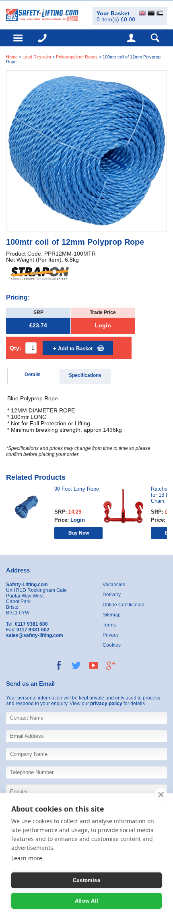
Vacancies (114, 584)
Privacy (111, 635)
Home (12, 56)
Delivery (112, 594)
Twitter (76, 665)
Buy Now (78, 532)
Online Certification (123, 605)
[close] (160, 794)
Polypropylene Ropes (77, 56)
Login (103, 326)
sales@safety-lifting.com (34, 635)
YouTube (93, 665)
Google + (110, 665)
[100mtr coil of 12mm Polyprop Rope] (86, 150)
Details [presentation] (33, 374)
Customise (86, 880)
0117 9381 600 (42, 37)
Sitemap (112, 615)
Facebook (59, 665)
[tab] (33, 376)
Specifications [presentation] (85, 375)
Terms (109, 625)
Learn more (26, 858)
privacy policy (106, 703)
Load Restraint (37, 56)
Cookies (112, 645)
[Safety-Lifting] (42, 14)
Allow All (86, 901)
